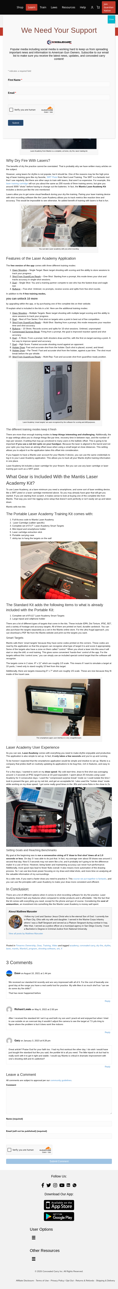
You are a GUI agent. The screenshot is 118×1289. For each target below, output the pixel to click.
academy (74, 945)
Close (111, 19)
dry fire (99, 945)
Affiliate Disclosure (25, 1280)
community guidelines (60, 1080)
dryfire (107, 945)
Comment (11, 1085)
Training (47, 945)
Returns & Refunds (85, 1280)
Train (43, 7)
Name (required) (14, 1119)
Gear (39, 945)
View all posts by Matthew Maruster (26, 933)
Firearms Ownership (26, 945)
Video (54, 945)
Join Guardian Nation (109, 7)
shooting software (46, 948)
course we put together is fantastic (89, 878)
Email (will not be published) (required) (26, 1131)
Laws (54, 7)
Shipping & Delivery (105, 1280)
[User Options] (33, 1237)
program (33, 948)
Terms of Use (42, 1280)
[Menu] (33, 1259)
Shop (20, 7)
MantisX (24, 948)
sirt (58, 948)
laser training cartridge (17, 183)
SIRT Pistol (52, 177)
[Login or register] (92, 7)
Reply (107, 1001)
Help (83, 7)
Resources (68, 7)
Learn (31, 7)
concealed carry (87, 945)
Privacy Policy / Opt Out (62, 1280)
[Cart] (98, 7)
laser (8, 948)
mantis (15, 948)
